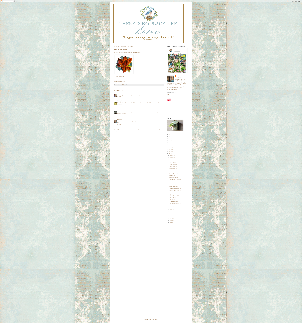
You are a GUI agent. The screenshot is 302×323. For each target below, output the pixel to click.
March (171, 218)
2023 (170, 134)
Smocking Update (172, 171)
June (171, 213)
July (170, 211)
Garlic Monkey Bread (173, 177)
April (171, 216)
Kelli (118, 119)
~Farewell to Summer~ (173, 205)
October (171, 159)
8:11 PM (119, 124)
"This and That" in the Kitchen (175, 179)
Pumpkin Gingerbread (173, 173)
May (171, 214)
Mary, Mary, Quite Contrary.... (175, 190)
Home (139, 129)
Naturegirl (119, 101)
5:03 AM (119, 106)
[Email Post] (127, 84)
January (171, 222)
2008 (170, 149)
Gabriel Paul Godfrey (173, 186)
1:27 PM (119, 115)
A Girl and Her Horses (173, 206)
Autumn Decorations (173, 184)
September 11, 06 (172, 194)
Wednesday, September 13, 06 (175, 188)
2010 (170, 145)
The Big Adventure (173, 164)
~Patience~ (171, 183)
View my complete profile (172, 89)
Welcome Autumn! (172, 170)
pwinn (124, 76)
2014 (170, 140)
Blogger (156, 319)
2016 (170, 136)
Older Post (161, 129)
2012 (170, 142)
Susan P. (119, 110)
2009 (170, 147)
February (171, 220)
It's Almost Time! (172, 162)
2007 (170, 151)
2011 (170, 144)
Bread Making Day (173, 166)
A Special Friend (172, 197)
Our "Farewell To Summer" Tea (175, 203)
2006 (170, 153)
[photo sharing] (124, 73)
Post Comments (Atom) (123, 131)
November (172, 157)
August (171, 209)
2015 (170, 138)
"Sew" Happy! (172, 199)
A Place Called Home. (127, 80)
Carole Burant (120, 93)
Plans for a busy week (173, 192)
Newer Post (116, 129)
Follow (168, 94)
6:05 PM (119, 96)
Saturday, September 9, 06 (174, 195)
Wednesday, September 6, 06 (174, 201)
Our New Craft (172, 175)
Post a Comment (119, 127)
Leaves (116, 74)
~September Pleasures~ (173, 181)
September (172, 161)
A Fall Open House (173, 168)
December (172, 155)
